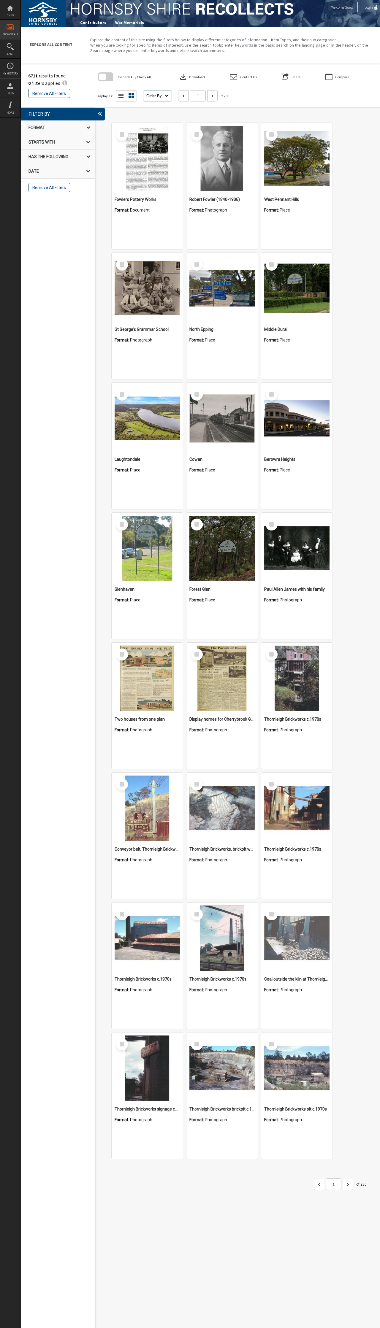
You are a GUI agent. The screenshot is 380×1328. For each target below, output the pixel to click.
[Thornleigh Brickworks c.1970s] (297, 678)
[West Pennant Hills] (297, 158)
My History (10, 73)
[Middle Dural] (297, 288)
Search (10, 54)
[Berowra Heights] (297, 418)
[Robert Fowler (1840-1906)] (222, 158)
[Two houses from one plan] (147, 678)
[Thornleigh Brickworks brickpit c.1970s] (222, 1068)
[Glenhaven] (147, 548)
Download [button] (192, 76)
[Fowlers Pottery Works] (147, 158)
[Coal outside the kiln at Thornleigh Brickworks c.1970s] (297, 938)
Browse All (10, 34)
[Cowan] (222, 418)
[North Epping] (222, 288)
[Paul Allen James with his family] (297, 548)
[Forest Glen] (222, 548)
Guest (349, 7)
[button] (243, 77)
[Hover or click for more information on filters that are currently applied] (64, 83)
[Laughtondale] (147, 418)
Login (10, 93)
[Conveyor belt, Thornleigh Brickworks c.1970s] (147, 808)
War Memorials (129, 22)
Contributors (93, 22)
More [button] (10, 113)
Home (10, 15)
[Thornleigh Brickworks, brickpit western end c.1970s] (222, 808)
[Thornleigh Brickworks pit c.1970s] (297, 1068)
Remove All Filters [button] (49, 93)
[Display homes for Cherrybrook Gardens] (222, 678)
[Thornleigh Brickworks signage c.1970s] (147, 1068)
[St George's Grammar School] (147, 288)
